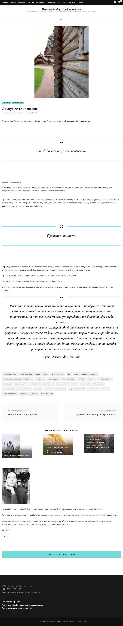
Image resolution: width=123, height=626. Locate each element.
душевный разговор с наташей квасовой (18, 379)
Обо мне (21, 2)
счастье (105, 389)
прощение (26, 389)
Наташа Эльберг (17, 113)
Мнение (6, 103)
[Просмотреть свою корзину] (119, 2)
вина (45, 374)
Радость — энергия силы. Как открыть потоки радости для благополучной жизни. (56, 449)
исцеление (40, 379)
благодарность (26, 374)
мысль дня (34, 384)
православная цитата (11, 389)
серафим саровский (77, 389)
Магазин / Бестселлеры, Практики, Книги (44, 2)
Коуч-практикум (69, 2)
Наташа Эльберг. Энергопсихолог (61, 9)
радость (48, 389)
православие (98, 384)
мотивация (7, 384)
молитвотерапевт (105, 379)
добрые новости (58, 374)
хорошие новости (10, 394)
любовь (81, 379)
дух (69, 374)
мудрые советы (20, 384)
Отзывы (81, 2)
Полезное (18, 103)
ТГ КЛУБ (6, 530)
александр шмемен (10, 374)
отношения (85, 384)
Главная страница (9, 2)
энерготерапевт (47, 394)
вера (38, 374)
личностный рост (68, 379)
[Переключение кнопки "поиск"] (115, 2)
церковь (34, 394)
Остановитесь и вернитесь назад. (17, 455)
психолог (38, 389)
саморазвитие (60, 389)
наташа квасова (47, 384)
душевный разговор (89, 374)
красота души (53, 379)
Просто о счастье (62, 444)
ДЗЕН (5, 536)
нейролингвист (63, 384)
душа (76, 374)
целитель (23, 394)
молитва (91, 379)
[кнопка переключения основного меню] (61, 20)
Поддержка (91, 436)
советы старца (93, 389)
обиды (75, 384)
